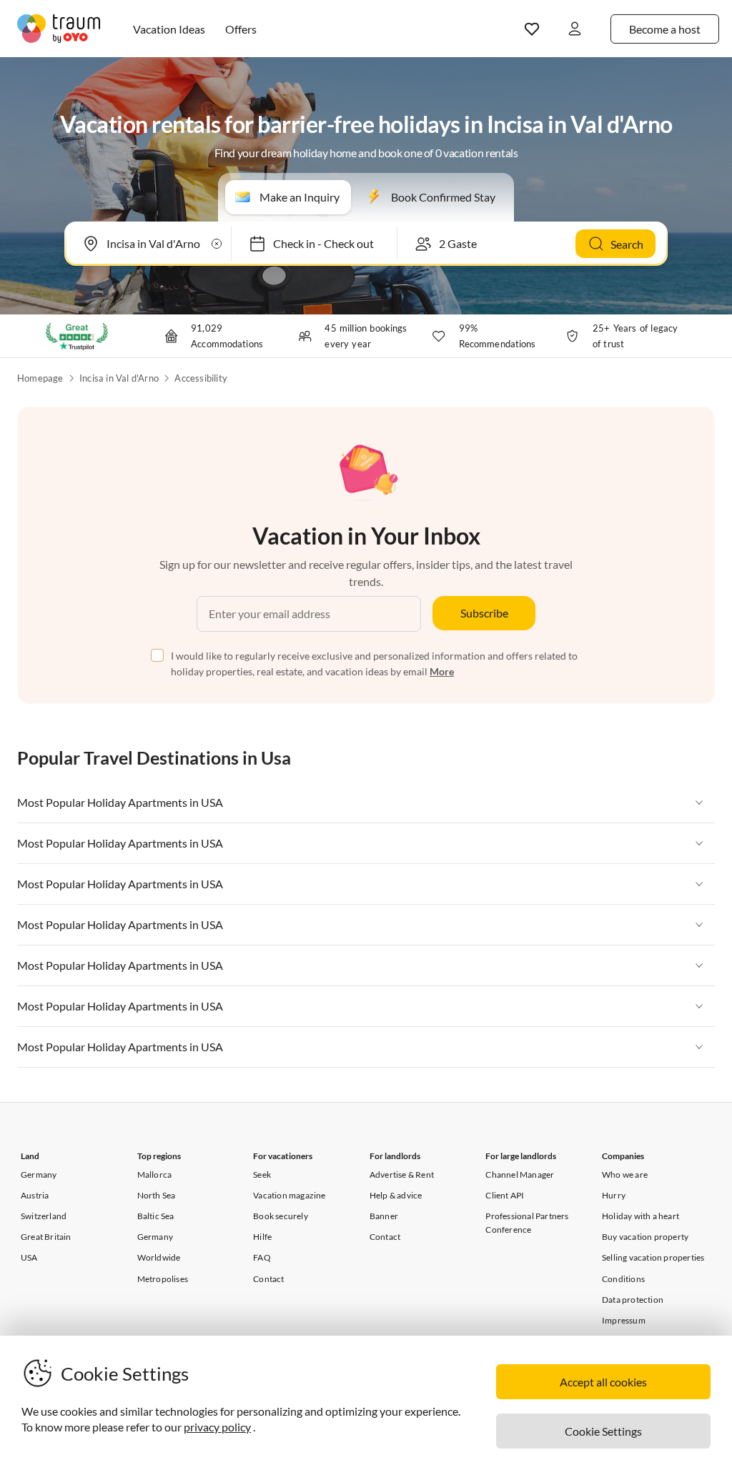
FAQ (262, 1257)
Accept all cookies (603, 1382)
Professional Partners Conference (526, 1223)
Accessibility (200, 378)
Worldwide (159, 1257)
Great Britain (46, 1236)
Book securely (280, 1216)
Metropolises (162, 1278)
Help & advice (396, 1195)
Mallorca (154, 1174)
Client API (504, 1195)
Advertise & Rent (402, 1174)
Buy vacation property (645, 1236)
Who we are (625, 1174)
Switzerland (43, 1216)
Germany (38, 1174)
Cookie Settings (603, 1431)
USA (29, 1257)
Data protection (632, 1299)
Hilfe (262, 1236)
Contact (268, 1278)
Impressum (624, 1320)
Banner (384, 1216)
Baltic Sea (155, 1216)
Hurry (613, 1195)
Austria (35, 1195)
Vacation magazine (289, 1195)
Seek (262, 1174)
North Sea (156, 1195)
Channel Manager (519, 1174)
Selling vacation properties (653, 1257)
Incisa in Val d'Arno (119, 378)
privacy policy (217, 1427)
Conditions (623, 1278)
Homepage (40, 378)
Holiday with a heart (640, 1216)
